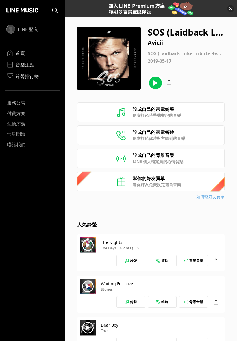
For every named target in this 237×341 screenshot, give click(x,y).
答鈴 (164, 260)
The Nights (111, 242)
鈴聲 (133, 260)
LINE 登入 (28, 29)
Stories (107, 289)
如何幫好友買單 (210, 196)
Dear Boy (109, 325)
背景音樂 (196, 260)
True (104, 330)
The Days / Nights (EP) (120, 248)
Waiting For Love (117, 283)
